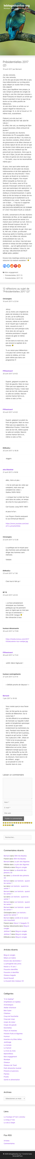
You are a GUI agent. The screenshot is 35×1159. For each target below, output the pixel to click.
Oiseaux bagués (10, 975)
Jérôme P (7, 931)
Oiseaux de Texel (10, 1065)
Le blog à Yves (9, 1120)
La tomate (7, 1045)
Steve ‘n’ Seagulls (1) (21, 923)
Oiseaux (7, 1062)
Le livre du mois (10, 1051)
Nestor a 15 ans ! (10, 967)
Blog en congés (21, 867)
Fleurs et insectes (10, 1031)
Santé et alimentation (12, 1080)
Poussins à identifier (11, 972)
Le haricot (7, 1048)
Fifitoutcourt (8, 371)
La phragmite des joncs (12, 964)
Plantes (6, 1074)
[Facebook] (4, 266)
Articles (6, 1141)
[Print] (19, 266)
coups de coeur (9, 1022)
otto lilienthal (8, 470)
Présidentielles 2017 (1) (13, 275)
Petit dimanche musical (12, 1068)
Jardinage (7, 1042)
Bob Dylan (7, 1010)
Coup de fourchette (11, 1016)
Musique (7, 1059)
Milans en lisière (10, 958)
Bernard (6, 696)
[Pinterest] (15, 266)
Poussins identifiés (11, 969)
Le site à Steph (9, 1123)
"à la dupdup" (9, 999)
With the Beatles (20, 856)
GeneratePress (17, 1156)
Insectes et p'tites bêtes (13, 1039)
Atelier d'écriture (10, 1008)
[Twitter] (8, 266)
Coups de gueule (10, 1025)
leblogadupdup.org (17, 5)
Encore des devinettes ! (12, 961)
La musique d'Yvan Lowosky (14, 1117)
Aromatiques (8, 1005)
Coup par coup (9, 1019)
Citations (7, 1013)
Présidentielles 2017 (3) (14, 278)
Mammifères (8, 1054)
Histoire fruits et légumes (13, 1034)
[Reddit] (12, 266)
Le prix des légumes (21, 862)
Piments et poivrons (11, 1071)
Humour (7, 1036)
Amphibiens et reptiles (12, 1002)
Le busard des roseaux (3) (14, 981)
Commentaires (9, 1143)
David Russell (9, 978)
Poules (6, 1077)
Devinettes (8, 1028)
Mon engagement (11, 272)
